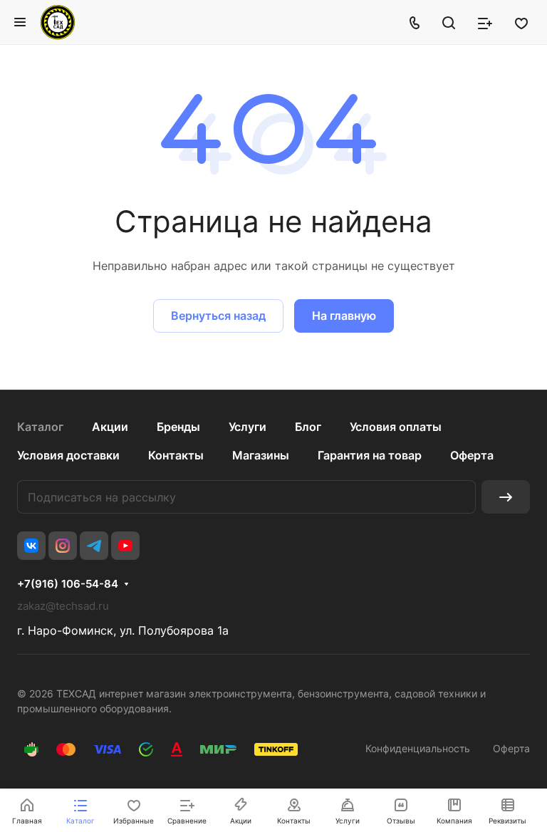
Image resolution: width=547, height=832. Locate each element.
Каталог (40, 427)
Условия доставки (68, 455)
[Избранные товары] (521, 22)
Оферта (472, 455)
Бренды (178, 427)
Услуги (247, 427)
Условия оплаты (396, 427)
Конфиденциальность (417, 748)
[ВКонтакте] (31, 545)
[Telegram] (94, 545)
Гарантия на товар (370, 455)
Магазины (260, 455)
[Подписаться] (505, 497)
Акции (110, 427)
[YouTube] (125, 545)
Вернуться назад (218, 315)
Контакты (176, 455)
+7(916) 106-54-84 (67, 584)
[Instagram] (62, 545)
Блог (308, 427)
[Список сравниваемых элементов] (485, 22)
